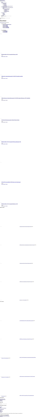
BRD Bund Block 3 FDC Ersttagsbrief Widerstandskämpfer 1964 (11, 141)
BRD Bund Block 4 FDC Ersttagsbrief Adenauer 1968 (9, 54)
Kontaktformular (2, 409)
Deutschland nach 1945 (2, 399)
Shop (0, 407)
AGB (0, 410)
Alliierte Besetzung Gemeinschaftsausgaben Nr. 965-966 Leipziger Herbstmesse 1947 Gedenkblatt (15, 98)
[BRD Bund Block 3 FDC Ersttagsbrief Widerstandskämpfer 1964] (19, 131)
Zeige (5, 31)
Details (6, 56)
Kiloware (1, 400)
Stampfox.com (7, 415)
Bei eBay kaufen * (3, 56)
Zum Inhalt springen (2, 0)
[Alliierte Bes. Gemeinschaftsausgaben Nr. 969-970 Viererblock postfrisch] (19, 66)
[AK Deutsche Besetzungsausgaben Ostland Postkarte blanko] (19, 110)
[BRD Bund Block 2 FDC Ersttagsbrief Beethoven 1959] (19, 194)
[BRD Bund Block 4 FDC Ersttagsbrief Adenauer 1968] (19, 44)
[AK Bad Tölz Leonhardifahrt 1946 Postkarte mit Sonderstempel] (19, 162)
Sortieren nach (7, 24)
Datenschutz (1, 411)
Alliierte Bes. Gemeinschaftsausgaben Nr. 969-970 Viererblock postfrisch (12, 76)
